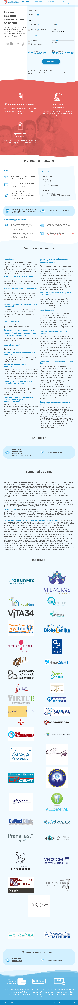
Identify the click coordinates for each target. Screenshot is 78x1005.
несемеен (43, 30)
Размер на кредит (33, 10)
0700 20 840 (16, 450)
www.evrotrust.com (63, 328)
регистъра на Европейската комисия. (57, 426)
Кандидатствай (51, 61)
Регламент (52, 324)
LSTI (55, 425)
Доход (54, 25)
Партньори (70, 3)
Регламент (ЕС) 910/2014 (57, 413)
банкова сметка (37, 44)
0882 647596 (17, 451)
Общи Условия (55, 1002)
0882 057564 (17, 453)
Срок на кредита (57, 36)
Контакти (58, 3)
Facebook (72, 1002)
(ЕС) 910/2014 (61, 324)
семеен (33, 30)
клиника (34, 41)
